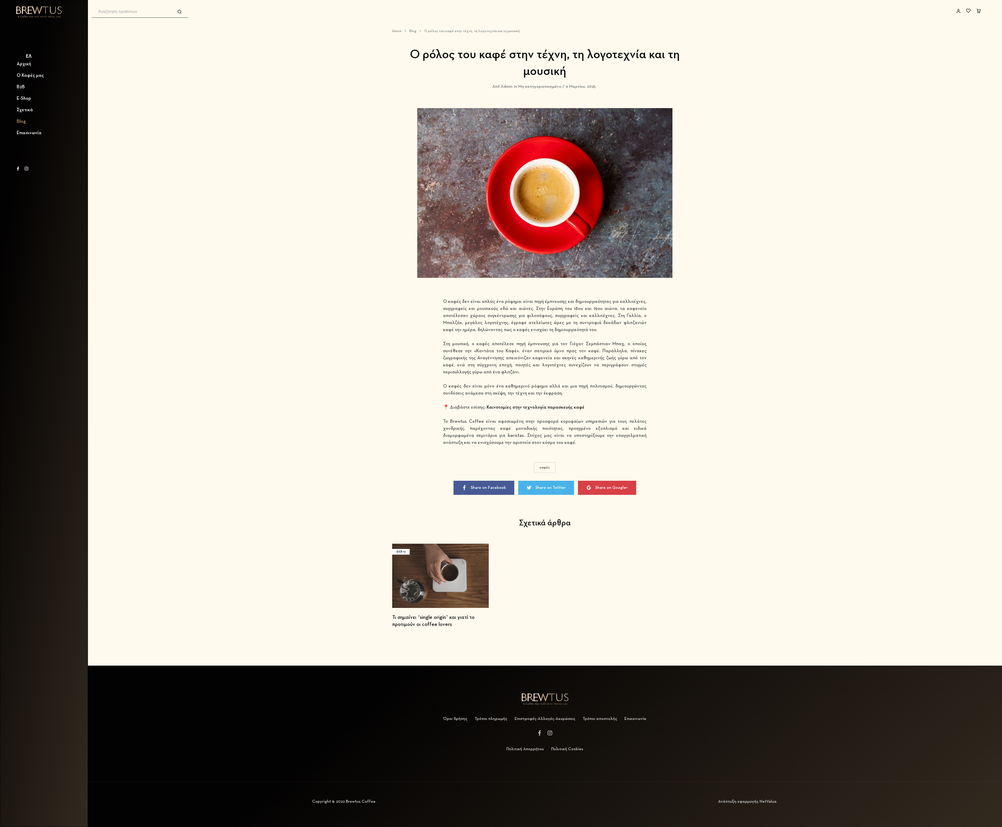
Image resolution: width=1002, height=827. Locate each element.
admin (506, 87)
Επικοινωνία (29, 133)
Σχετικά (25, 110)
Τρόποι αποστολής (600, 719)
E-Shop (24, 98)
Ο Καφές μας (30, 75)
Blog (21, 121)
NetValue (768, 802)
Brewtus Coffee (360, 802)
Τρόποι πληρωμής (491, 719)
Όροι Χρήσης (455, 719)
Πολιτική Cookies (567, 749)
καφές (545, 467)
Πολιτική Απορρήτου (525, 749)
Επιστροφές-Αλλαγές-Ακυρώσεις (545, 719)
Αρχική (24, 64)
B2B (21, 87)
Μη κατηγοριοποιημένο (539, 87)
